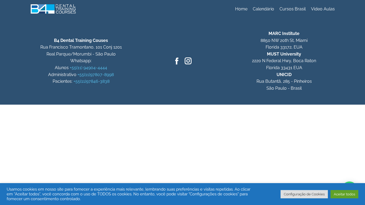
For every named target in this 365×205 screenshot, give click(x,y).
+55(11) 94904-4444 (88, 67)
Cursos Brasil (292, 8)
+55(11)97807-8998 (95, 74)
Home (241, 8)
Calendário (263, 8)
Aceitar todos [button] (344, 194)
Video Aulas (323, 8)
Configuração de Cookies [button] (304, 194)
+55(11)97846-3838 (91, 81)
